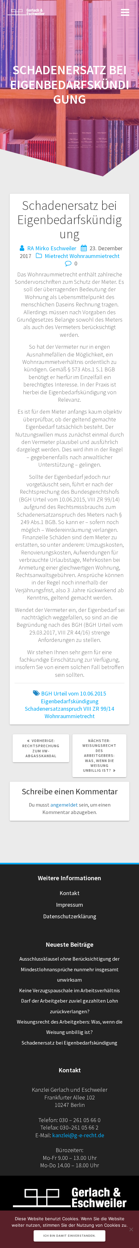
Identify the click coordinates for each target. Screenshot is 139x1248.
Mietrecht (56, 256)
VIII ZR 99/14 (98, 708)
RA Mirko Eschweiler (51, 248)
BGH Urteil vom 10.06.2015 (73, 693)
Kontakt (69, 893)
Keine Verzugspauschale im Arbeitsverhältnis (69, 990)
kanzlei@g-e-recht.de (78, 1135)
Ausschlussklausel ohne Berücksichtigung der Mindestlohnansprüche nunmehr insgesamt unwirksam (69, 969)
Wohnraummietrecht (95, 256)
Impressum (69, 904)
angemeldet (64, 804)
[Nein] (131, 1229)
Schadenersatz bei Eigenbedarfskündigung (69, 1042)
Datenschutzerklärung (69, 916)
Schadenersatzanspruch (53, 708)
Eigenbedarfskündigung (70, 701)
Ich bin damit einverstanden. (69, 1235)
